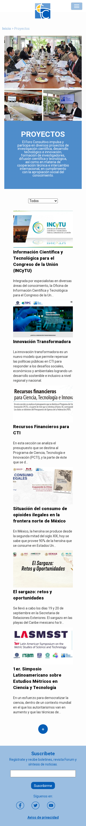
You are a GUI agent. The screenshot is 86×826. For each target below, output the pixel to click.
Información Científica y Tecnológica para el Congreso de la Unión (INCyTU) (38, 261)
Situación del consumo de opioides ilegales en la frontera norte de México (40, 514)
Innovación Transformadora (42, 341)
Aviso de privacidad (43, 817)
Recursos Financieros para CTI (41, 429)
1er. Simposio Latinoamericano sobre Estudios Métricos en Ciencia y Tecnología (37, 678)
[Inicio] (42, 11)
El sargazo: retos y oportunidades (32, 594)
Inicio (6, 28)
